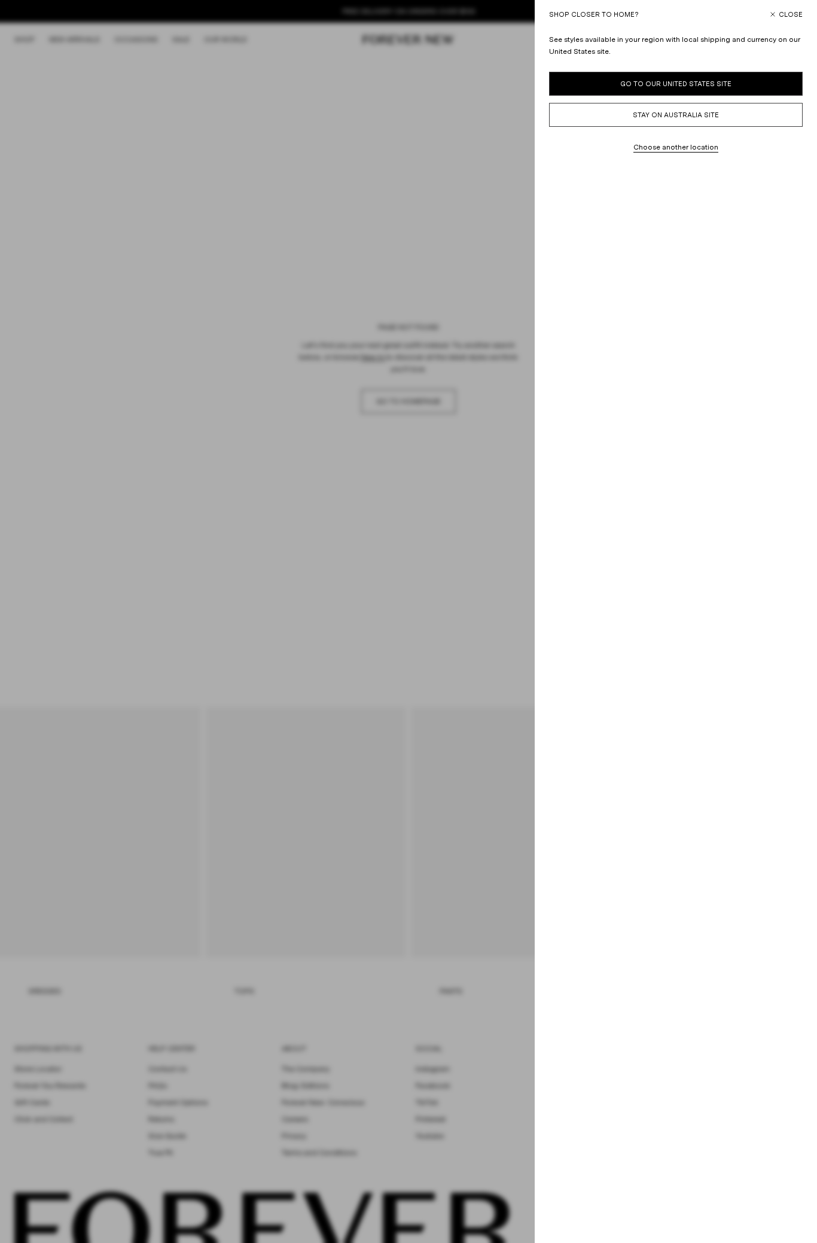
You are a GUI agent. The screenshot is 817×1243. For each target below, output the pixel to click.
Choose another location (675, 147)
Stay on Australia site (676, 115)
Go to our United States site (675, 84)
